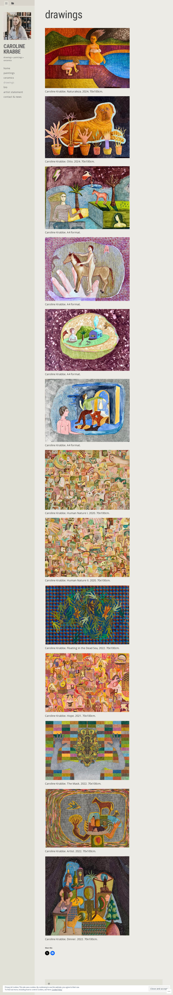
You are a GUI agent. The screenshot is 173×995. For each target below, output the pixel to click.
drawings (9, 82)
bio (5, 87)
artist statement (13, 92)
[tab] (6, 3)
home (7, 68)
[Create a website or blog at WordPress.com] (49, 983)
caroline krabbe (14, 49)
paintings (9, 73)
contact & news (12, 96)
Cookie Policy (57, 990)
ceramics (9, 77)
